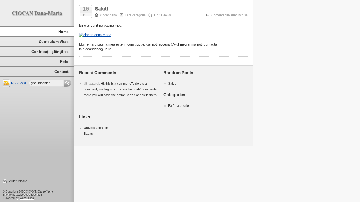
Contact (61, 71)
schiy (36, 194)
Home (63, 31)
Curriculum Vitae (54, 41)
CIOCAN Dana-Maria (37, 13)
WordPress (27, 197)
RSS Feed (18, 83)
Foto (64, 61)
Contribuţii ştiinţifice (50, 51)
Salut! (101, 8)
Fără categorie (135, 15)
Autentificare (18, 181)
